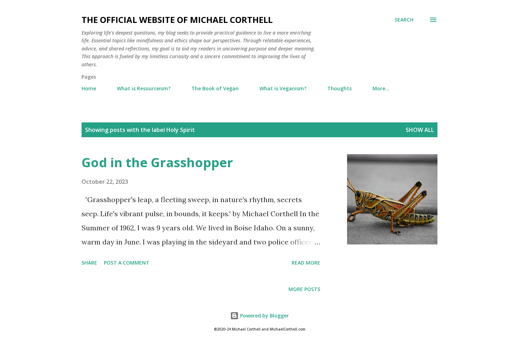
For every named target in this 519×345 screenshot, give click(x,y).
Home (89, 88)
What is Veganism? (283, 88)
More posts (304, 289)
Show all (420, 130)
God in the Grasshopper (157, 162)
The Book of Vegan (215, 88)
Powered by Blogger (264, 315)
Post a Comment (126, 262)
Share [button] (89, 262)
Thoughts (339, 88)
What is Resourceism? (144, 88)
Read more (306, 262)
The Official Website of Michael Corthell (177, 19)
